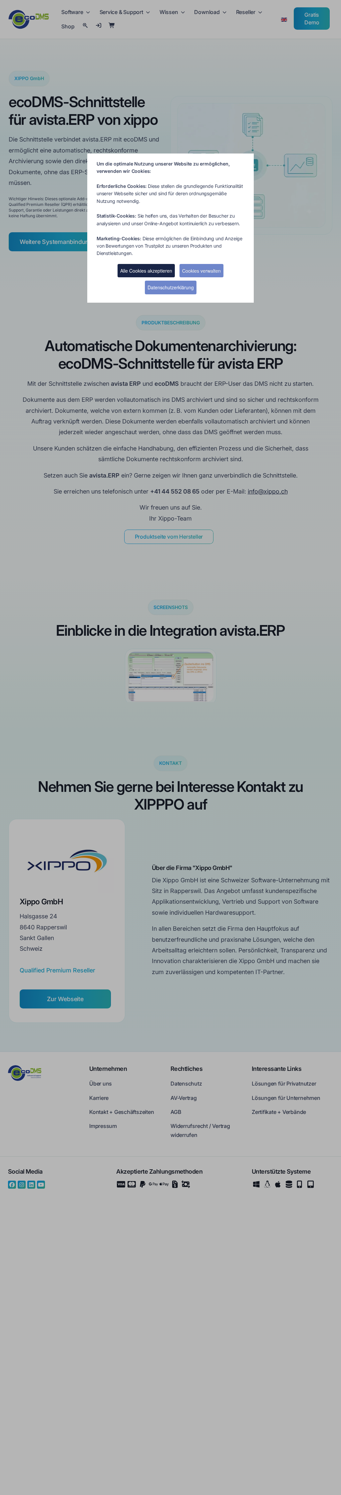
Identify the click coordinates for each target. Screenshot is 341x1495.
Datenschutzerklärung (171, 287)
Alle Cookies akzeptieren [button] (146, 270)
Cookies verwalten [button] (201, 270)
